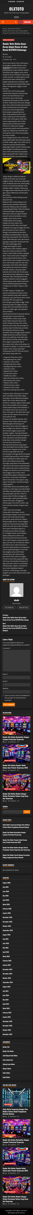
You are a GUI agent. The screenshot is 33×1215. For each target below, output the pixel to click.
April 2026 (6, 900)
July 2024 (5, 991)
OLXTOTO (16, 9)
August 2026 (6, 883)
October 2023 (7, 1030)
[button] (3, 22)
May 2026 (6, 896)
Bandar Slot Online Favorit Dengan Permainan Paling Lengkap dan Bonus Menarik (16, 856)
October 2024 (7, 978)
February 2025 (7, 961)
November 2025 (7, 922)
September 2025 (8, 930)
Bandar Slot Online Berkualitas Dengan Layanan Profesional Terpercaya (16, 738)
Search (5, 807)
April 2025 (6, 952)
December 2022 (7, 1034)
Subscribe (27, 22)
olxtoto (16, 17)
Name (5, 674)
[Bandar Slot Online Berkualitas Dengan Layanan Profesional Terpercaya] (16, 725)
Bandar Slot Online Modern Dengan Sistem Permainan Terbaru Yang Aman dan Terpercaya (15, 796)
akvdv (6, 54)
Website (5, 688)
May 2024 (5, 1000)
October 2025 (7, 926)
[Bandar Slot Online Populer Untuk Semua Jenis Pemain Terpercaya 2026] (16, 754)
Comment (7, 648)
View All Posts (23, 607)
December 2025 (7, 917)
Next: (15, 627)
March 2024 (6, 1008)
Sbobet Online (7, 1068)
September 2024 (8, 982)
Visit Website (9, 607)
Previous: (16, 617)
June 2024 (6, 995)
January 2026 (7, 913)
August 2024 (6, 987)
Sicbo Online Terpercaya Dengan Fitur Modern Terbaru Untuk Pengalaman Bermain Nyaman (16, 826)
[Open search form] (15, 22)
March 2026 (6, 904)
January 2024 (7, 1017)
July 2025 (5, 939)
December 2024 (7, 969)
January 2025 (7, 965)
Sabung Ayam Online (9, 1064)
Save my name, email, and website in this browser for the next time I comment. (17, 697)
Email (5, 681)
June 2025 (6, 943)
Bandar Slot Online (8, 40)
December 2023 (7, 1021)
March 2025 (6, 956)
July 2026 (6, 887)
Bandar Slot (6, 1047)
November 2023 (7, 1026)
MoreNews (11, 1213)
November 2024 (7, 974)
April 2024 (6, 1004)
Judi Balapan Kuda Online (10, 1055)
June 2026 (6, 891)
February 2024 (7, 1013)
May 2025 (5, 948)
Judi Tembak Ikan (8, 1060)
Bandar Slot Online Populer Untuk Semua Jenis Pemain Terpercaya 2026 (15, 766)
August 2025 (6, 935)
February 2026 (7, 909)
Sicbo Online (6, 1073)
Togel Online (6, 1077)
